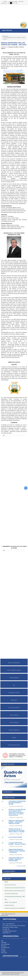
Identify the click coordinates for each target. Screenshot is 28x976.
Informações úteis (5, 947)
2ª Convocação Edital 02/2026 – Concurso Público (17, 843)
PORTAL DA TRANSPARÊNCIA (14, 662)
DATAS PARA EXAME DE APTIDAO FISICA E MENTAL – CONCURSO (17, 851)
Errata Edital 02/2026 (15, 837)
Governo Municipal (5, 944)
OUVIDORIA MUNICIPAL (14, 677)
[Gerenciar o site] (26, 914)
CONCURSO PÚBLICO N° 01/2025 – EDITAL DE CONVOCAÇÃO (16, 859)
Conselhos (3, 951)
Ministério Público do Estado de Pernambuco (14, 890)
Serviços (3, 949)
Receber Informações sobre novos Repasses (14, 908)
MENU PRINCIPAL (7, 30)
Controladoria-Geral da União (11, 893)
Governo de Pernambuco (10, 884)
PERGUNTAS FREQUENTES (14, 730)
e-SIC (14, 685)
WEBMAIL (14, 737)
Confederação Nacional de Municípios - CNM (14, 896)
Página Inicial (5, 36)
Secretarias (3, 945)
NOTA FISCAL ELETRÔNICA (14, 707)
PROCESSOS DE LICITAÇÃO (14, 692)
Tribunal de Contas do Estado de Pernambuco (14, 887)
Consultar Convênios (9, 905)
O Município (3, 942)
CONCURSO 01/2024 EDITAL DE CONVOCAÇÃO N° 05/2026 (17, 802)
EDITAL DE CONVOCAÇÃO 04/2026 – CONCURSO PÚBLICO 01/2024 (16, 822)
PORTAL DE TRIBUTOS (14, 715)
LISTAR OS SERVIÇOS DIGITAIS (14, 745)
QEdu (5, 899)
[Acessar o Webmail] (24, 914)
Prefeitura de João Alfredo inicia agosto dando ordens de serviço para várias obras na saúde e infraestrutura (17, 812)
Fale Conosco (4, 952)
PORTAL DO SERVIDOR (14, 722)
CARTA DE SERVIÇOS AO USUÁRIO (14, 670)
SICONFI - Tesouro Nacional (10, 902)
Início (2, 940)
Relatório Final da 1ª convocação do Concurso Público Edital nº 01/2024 (16, 830)
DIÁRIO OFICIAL (14, 700)
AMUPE (6, 882)
